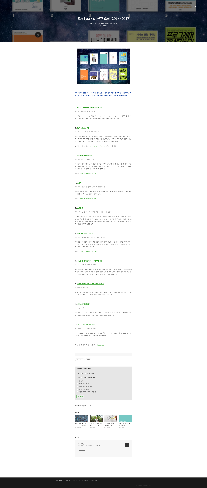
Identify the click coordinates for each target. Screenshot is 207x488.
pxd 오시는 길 (76, 480)
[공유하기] (81, 360)
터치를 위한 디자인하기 (85, 155)
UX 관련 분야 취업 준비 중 (85, 386)
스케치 (79, 183)
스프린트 (80, 208)
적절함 (91, 374)
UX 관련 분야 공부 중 (84, 384)
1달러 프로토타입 (83, 128)
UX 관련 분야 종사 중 (84, 389)
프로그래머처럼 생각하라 (86, 324)
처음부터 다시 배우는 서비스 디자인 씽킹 (90, 283)
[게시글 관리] (83, 360)
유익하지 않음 (91, 377)
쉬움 (89, 374)
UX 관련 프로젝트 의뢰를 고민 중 (87, 392)
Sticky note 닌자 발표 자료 (97, 146)
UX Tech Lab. (93, 480)
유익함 (88, 377)
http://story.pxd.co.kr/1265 (88, 251)
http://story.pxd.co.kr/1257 (88, 174)
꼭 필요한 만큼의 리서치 (85, 233)
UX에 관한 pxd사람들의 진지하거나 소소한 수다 (89, 446)
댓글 (77, 437)
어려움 (94, 374)
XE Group (85, 480)
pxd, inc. (68, 480)
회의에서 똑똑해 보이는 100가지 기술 (89, 107)
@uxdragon (100, 345)
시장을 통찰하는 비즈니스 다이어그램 (89, 261)
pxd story (81, 444)
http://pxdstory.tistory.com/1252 (90, 199)
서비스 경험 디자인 (83, 304)
